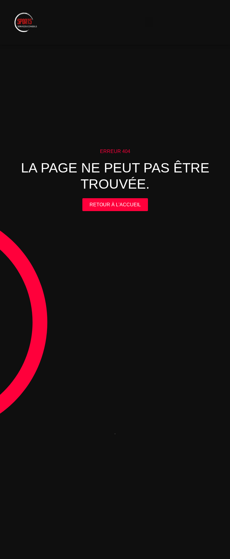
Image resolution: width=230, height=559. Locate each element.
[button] (149, 22)
